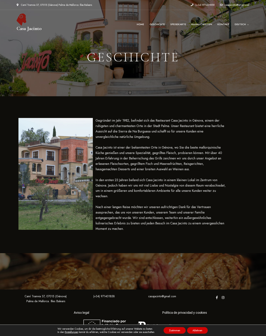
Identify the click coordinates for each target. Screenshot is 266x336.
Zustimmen (174, 330)
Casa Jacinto (29, 28)
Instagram (223, 297)
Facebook (217, 297)
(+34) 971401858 (205, 5)
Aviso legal (81, 312)
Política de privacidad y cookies (184, 312)
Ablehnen (197, 330)
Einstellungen (71, 332)
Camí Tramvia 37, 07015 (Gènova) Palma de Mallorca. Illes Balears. (56, 5)
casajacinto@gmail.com (236, 5)
